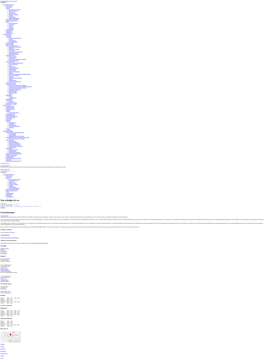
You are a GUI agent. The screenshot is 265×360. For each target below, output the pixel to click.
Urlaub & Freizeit (7, 34)
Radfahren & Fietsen (10, 55)
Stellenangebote (12, 17)
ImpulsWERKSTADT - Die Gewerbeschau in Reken (17, 137)
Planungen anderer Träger (11, 154)
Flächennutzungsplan (13, 149)
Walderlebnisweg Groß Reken (15, 77)
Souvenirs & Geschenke (11, 104)
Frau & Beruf (9, 118)
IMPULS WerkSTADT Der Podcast (17, 138)
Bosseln (10, 94)
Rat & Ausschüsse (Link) (11, 20)
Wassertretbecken (12, 80)
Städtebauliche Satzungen (14, 152)
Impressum (3, 348)
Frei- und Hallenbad (13, 64)
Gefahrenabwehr (9, 33)
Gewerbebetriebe (12, 133)
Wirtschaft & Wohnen (8, 131)
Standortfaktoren (12, 141)
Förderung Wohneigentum (14, 143)
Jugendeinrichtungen (10, 115)
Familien (8, 121)
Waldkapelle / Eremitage (14, 49)
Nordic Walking (12, 70)
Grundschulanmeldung (14, 112)
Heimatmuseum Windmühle (15, 46)
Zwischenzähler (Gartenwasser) (16, 146)
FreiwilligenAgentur (10, 117)
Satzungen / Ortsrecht (13, 14)
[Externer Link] (10, 341)
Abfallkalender (9, 30)
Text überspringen (4, 215)
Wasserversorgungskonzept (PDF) (13, 158)
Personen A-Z (12, 12)
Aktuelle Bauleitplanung (14, 18)
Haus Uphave (12, 50)
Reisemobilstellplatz (13, 42)
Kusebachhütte (12, 66)
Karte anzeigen (4, 253)
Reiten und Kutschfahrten (14, 71)
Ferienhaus (8, 110)
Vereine (7, 128)
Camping (11, 39)
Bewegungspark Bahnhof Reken (16, 63)
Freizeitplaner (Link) (10, 113)
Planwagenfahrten (13, 92)
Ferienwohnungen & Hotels (15, 38)
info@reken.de (7, 292)
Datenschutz (3, 351)
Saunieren (11, 73)
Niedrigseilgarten (12, 69)
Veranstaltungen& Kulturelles (9, 99)
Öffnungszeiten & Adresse (14, 9)
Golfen (10, 65)
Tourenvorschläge (13, 56)
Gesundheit (8, 130)
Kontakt (2, 346)
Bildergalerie (9, 95)
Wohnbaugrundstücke (13, 142)
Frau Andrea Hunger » (5, 258)
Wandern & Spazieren (11, 82)
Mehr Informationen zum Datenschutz (9, 168)
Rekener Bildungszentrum (11, 116)
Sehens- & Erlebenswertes (12, 45)
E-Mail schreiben (4, 268)
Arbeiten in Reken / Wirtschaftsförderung (15, 132)
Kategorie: (3, 205)
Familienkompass (12, 125)
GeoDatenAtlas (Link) (11, 156)
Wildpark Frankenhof (13, 54)
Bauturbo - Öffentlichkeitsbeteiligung (14, 153)
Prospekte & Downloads (11, 102)
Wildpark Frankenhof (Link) (15, 81)
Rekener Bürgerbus (13, 23)
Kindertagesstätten (10, 106)
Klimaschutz (9, 159)
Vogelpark (11, 76)
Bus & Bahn (11, 24)
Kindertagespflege (10, 107)
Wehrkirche (11, 48)
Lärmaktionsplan (9, 157)
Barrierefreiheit (4, 353)
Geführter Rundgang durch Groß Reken (17, 87)
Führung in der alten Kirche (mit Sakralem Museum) (20, 86)
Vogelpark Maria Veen (14, 53)
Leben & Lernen (7, 105)
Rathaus (8, 8)
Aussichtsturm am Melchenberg (16, 51)
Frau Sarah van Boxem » (6, 271)
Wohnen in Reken (10, 140)
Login (2, 358)
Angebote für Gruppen (11, 84)
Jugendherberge (12, 40)
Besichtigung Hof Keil (14, 90)
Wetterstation (9, 32)
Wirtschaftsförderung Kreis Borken (16, 136)
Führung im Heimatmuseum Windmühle (17, 85)
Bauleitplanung (9, 148)
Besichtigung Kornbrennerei (15, 89)
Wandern (11, 79)
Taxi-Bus (11, 25)
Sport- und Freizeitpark (14, 75)
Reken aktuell (9, 6)
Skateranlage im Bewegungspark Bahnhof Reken (19, 74)
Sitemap (2, 355)
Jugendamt (11, 127)
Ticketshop (11, 101)
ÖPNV (7, 22)
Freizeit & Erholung (10, 61)
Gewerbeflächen (12, 135)
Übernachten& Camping (9, 36)
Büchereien (8, 120)
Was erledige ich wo (13, 11)
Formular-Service (12, 13)
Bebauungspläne (12, 151)
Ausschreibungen (10, 29)
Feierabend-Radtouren (14, 60)
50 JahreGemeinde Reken (12, 97)
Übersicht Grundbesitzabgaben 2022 (40, 243)
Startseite (2, 344)
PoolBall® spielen (13, 91)
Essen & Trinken (9, 44)
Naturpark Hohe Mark (14, 68)
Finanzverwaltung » (5, 248)
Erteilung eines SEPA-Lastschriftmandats (9, 237)
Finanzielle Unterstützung (14, 126)
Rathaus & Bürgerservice (8, 4)
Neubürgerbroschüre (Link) (15, 144)
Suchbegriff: (3, 203)
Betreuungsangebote (10, 109)
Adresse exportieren (5, 270)
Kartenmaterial (12, 58)
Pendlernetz (11, 28)
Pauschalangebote (10, 43)
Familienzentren (12, 122)
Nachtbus (11, 27)
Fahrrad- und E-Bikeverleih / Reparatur (17, 59)
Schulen (8, 111)
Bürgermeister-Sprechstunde (12, 19)
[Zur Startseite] (9, 1)
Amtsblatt (11, 15)
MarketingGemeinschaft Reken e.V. (14, 161)
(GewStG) (12, 232)
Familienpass (11, 123)
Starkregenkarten (12, 147)
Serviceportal (9, 7)
